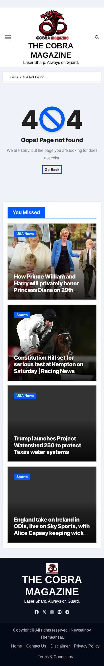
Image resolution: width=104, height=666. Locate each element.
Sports (22, 315)
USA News (25, 234)
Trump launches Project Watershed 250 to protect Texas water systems (47, 445)
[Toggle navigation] (8, 37)
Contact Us (36, 646)
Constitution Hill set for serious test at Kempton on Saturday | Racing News (48, 364)
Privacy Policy (86, 646)
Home (16, 646)
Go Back (52, 170)
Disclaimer (60, 646)
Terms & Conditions (55, 657)
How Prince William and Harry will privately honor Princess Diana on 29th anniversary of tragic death (49, 286)
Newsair (78, 630)
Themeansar (51, 637)
